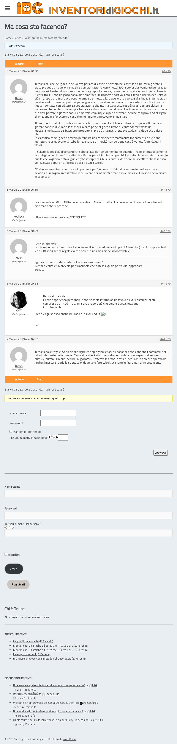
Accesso (160, 452)
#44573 (165, 189)
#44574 (165, 231)
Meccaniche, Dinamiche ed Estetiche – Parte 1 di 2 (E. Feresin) (50, 650)
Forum (17, 38)
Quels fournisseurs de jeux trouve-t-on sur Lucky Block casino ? (51, 720)
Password (11, 508)
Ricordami (13, 555)
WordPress (69, 739)
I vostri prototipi (33, 38)
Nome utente (12, 486)
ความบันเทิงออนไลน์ (25, 694)
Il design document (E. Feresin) (32, 654)
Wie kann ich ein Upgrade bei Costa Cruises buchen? (44, 702)
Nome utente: (18, 413)
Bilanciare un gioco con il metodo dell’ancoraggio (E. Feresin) (49, 658)
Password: (16, 423)
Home (8, 38)
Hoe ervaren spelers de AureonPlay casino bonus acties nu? (49, 685)
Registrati (18, 584)
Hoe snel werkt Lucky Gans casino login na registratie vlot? (48, 711)
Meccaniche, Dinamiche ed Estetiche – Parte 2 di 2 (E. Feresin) (50, 645)
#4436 (166, 71)
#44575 (165, 283)
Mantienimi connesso (27, 432)
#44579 (165, 339)
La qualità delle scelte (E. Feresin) (33, 641)
